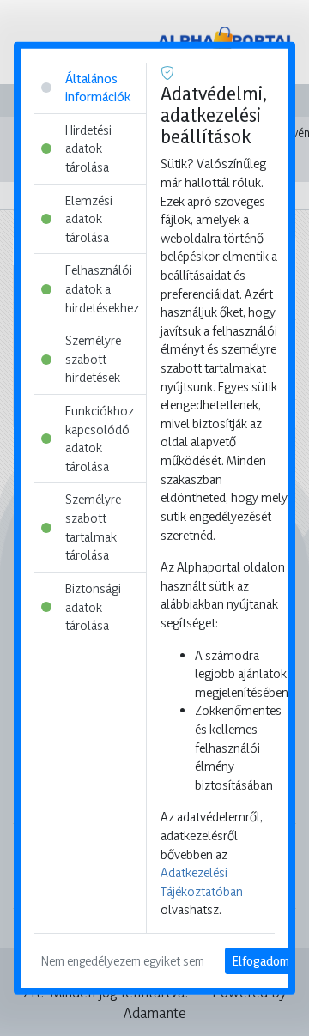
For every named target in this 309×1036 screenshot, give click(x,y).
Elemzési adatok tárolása (88, 218)
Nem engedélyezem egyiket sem (122, 961)
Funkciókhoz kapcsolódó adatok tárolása (99, 439)
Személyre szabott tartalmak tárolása (93, 527)
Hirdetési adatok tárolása (88, 147)
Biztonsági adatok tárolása (93, 606)
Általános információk (97, 87)
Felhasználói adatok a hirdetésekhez (102, 288)
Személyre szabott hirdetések (93, 358)
